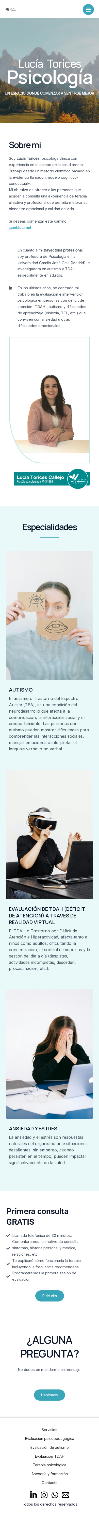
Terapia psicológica (49, 1465)
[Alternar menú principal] (88, 9)
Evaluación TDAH (49, 1456)
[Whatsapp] (55, 1495)
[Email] (65, 1495)
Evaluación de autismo (49, 1447)
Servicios (49, 1429)
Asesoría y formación (49, 1474)
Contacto (50, 1482)
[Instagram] (44, 1495)
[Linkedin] (33, 1495)
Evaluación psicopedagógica (49, 1438)
